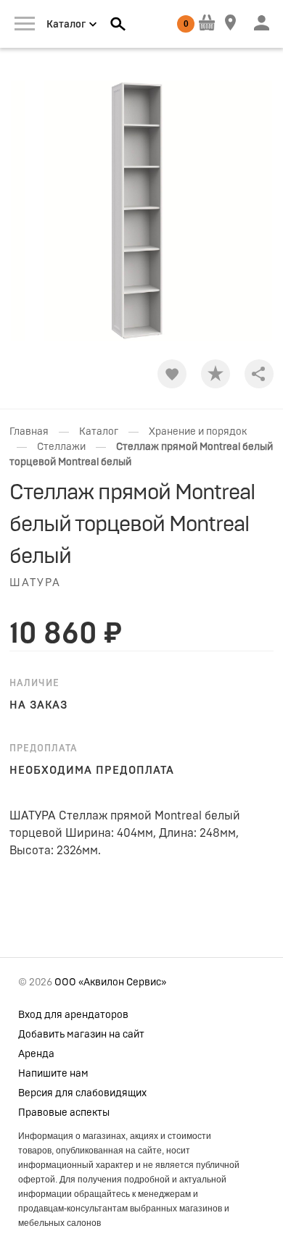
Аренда (36, 1054)
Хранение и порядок (198, 432)
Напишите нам (53, 1074)
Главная (29, 432)
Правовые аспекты (64, 1113)
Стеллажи (61, 447)
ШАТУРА (35, 582)
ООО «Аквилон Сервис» (110, 982)
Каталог (98, 432)
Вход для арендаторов (73, 1015)
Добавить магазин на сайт (81, 1035)
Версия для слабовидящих (82, 1093)
